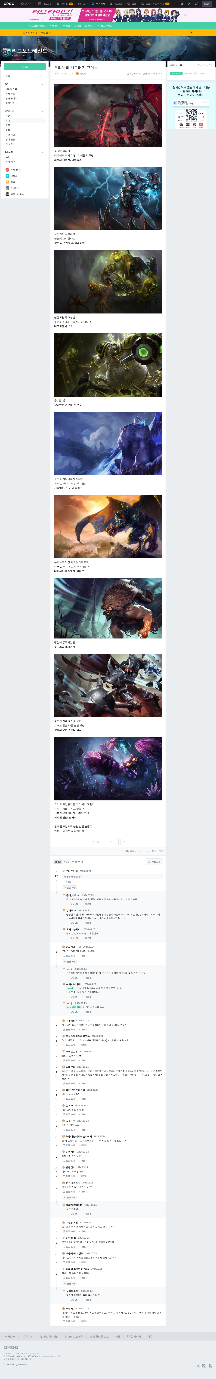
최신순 (66, 861)
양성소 (66, 25)
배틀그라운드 (105, 25)
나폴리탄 (70, 1020)
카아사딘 (70, 1151)
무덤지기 (70, 1308)
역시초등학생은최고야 (78, 1036)
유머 (56, 73)
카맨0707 (71, 1237)
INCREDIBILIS (74, 1204)
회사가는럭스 (73, 929)
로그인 (207, 4)
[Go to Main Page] (9, 4)
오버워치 (90, 25)
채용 (150, 1336)
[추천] (56, 872)
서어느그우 (72, 1051)
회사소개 (10, 1336)
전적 (27, 4)
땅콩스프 (70, 1120)
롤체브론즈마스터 (75, 1090)
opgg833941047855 (77, 1268)
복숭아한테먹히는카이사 (79, 1136)
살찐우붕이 (72, 1291)
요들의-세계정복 (74, 1253)
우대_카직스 (72, 895)
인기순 (58, 861)
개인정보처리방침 (48, 1336)
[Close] (185, 15)
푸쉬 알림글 (176, 73)
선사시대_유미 (73, 946)
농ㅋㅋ (69, 1105)
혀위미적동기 (73, 1182)
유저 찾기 (54, 25)
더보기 (69, 881)
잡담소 (77, 25)
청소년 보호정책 (74, 1336)
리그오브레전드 (37, 25)
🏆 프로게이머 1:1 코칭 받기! (37, 32)
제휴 (117, 1336)
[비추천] (56, 880)
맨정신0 (70, 1167)
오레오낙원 (72, 871)
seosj (69, 969)
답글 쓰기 (75, 903)
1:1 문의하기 (134, 1336)
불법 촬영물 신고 (99, 1336)
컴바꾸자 (71, 910)
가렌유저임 (72, 1222)
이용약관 (27, 1336)
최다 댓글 (201, 73)
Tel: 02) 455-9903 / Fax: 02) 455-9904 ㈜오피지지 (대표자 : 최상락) (32, 1356)
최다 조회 (189, 73)
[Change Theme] (189, 4)
